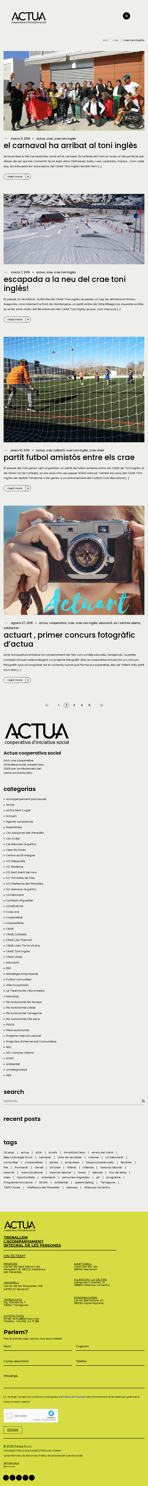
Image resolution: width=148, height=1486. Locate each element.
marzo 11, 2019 (20, 138)
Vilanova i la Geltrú (97, 1187)
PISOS (10, 1024)
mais (7, 1177)
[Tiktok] (32, 1478)
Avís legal (9, 1450)
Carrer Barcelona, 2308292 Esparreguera (88, 1300)
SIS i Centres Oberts (127, 623)
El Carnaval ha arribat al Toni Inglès (70, 145)
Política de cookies (50, 1450)
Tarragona (107, 1182)
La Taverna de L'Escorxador (25, 990)
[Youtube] (19, 1478)
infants (71, 1167)
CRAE (115, 40)
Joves (82, 1172)
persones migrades (76, 1177)
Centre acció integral (20, 855)
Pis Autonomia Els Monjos (24, 1002)
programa (113, 1177)
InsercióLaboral (32, 1172)
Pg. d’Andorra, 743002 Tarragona (16, 1302)
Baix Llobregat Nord (18, 1157)
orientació (48, 1177)
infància (88, 1167)
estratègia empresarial (22, 974)
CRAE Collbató (55, 450)
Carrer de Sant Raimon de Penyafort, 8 (22, 1266)
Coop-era (12, 911)
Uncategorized (16, 1069)
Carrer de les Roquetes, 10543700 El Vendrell (23, 1286)
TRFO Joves (12, 1187)
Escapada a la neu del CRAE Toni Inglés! (65, 284)
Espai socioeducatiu (100, 1162)
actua (25, 1152)
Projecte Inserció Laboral (23, 1035)
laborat (97, 1172)
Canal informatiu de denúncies (20, 1455)
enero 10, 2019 (20, 450)
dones (53, 1162)
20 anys (9, 1152)
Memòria (12, 996)
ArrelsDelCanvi (74, 1152)
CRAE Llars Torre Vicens (23, 945)
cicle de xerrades (70, 1157)
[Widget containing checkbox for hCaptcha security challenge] (31, 1416)
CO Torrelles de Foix (20, 878)
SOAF (10, 1058)
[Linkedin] (12, 1478)
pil (98, 1177)
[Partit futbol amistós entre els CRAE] (74, 389)
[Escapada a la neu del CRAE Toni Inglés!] (74, 229)
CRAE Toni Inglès (65, 138)
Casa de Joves (16, 849)
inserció (9, 1172)
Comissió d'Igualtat (19, 900)
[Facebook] (6, 1478)
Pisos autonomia (17, 1030)
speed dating (84, 1182)
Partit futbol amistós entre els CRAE (69, 457)
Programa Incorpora (18, 1182)
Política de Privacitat (74, 1396)
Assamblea (14, 827)
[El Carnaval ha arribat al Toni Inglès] (74, 90)
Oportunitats (26, 1177)
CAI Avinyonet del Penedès (25, 832)
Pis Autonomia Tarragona (24, 1013)
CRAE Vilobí (97, 450)
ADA (39, 1152)
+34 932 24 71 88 (27, 1321)
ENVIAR (12, 1430)
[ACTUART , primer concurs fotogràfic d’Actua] (74, 560)
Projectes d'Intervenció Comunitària (31, 1041)
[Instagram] (25, 1478)
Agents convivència (19, 821)
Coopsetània (14, 923)
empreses (72, 1162)
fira (6, 1167)
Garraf (39, 1167)
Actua (40, 138)
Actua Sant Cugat (18, 810)
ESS (8, 968)
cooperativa (57, 623)
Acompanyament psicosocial (26, 799)
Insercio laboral (111, 1167)
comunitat (11, 1162)
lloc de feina (117, 1172)
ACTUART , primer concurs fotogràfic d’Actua (69, 639)
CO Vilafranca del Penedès (24, 883)
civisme (93, 1157)
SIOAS (43, 1182)
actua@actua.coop (26, 1318)
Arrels (53, 1152)
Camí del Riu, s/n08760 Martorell (85, 1266)
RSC (9, 1047)
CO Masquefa (15, 861)
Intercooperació (17, 985)
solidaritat (11, 628)
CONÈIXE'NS (14, 906)
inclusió (55, 1167)
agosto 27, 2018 (22, 623)
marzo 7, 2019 (20, 272)
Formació (21, 1167)
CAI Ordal (13, 838)
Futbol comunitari (18, 979)
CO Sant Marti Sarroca (21, 872)
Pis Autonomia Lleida (20, 1007)
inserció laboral (60, 1172)
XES (8, 1075)
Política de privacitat (27, 1450)
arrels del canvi (102, 1152)
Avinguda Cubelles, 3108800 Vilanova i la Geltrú (92, 1282)
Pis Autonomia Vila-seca (23, 1019)
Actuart (11, 816)
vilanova (71, 1187)
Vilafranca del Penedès (43, 1187)
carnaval (45, 1157)
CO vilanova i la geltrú (21, 889)
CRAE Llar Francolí (19, 940)
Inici (105, 40)
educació (105, 623)
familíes (126, 1162)
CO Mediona (14, 866)
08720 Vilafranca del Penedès (24, 1271)
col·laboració (15, 895)
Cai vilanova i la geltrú (21, 844)
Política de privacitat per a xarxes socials (61, 1455)
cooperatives (34, 1162)
